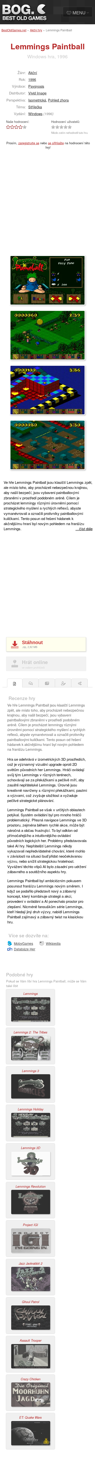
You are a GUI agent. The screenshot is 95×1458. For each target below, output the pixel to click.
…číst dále (84, 528)
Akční (32, 72)
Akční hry (36, 30)
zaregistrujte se (28, 143)
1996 (32, 79)
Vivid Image (37, 92)
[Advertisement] (47, 205)
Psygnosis (36, 86)
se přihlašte (56, 143)
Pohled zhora (58, 99)
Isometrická (37, 99)
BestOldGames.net (13, 30)
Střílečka (35, 106)
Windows (35, 113)
